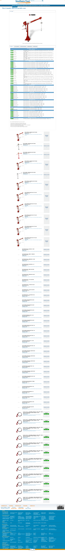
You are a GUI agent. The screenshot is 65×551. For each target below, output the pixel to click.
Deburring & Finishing (37, 537)
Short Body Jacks (52, 513)
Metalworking (44, 5)
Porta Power (35, 513)
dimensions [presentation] (30, 46)
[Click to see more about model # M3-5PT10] (12, 73)
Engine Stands (51, 512)
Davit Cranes (28, 533)
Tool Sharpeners (44, 541)
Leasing (11, 505)
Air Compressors (6, 516)
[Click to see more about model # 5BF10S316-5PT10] (12, 97)
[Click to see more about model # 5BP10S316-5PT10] (12, 90)
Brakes (19, 537)
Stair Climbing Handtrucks (28, 535)
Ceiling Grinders (29, 516)
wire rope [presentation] (35, 46)
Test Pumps (43, 526)
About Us (32, 505)
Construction (21, 5)
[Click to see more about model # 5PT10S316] (12, 66)
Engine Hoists (43, 512)
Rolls (50, 539)
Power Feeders (20, 547)
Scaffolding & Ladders (43, 519)
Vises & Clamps (5, 542)
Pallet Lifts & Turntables (5, 535)
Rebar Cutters (28, 518)
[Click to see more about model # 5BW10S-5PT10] (12, 103)
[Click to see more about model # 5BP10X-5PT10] (12, 91)
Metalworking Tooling (12, 539)
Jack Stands (12, 513)
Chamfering (28, 537)
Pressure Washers (21, 518)
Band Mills (12, 548)
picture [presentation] (11, 11)
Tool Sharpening (5, 548)
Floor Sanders (36, 525)
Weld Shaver (20, 542)
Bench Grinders (5, 537)
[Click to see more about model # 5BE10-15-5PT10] (12, 111)
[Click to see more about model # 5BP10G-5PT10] (12, 87)
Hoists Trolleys (5, 513)
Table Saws (51, 547)
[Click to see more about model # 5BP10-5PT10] (12, 86)
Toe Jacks (27, 514)
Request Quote (46, 135)
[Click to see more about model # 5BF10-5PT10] (12, 93)
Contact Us (4, 505)
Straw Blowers (51, 519)
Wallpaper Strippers (52, 526)
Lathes (34, 546)
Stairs (34, 526)
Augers (19, 516)
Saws (34, 518)
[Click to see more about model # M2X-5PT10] (12, 72)
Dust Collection (13, 525)
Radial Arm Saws (28, 548)
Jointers (27, 546)
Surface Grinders (52, 540)
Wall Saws (27, 520)
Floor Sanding (20, 546)
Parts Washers (28, 513)
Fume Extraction (44, 525)
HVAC (25, 5)
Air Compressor (5, 512)
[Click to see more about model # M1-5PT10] (12, 69)
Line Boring (20, 548)
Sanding (27, 547)
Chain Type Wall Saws (37, 516)
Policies (25, 505)
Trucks (34, 534)
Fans (19, 525)
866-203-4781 (21, 3)
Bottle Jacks (28, 512)
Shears (19, 540)
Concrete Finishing (52, 516)
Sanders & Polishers (6, 540)
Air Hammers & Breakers (12, 516)
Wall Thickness (13, 530)
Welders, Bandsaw (29, 542)
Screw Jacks (43, 513)
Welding (34, 542)
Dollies (34, 533)
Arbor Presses (20, 512)
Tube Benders (51, 541)
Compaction (43, 516)
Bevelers (12, 537)
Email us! (27, 3)
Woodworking (14, 6)
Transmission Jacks (36, 514)
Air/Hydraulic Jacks (13, 512)
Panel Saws (51, 546)
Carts (19, 533)
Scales (27, 526)
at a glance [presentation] (17, 46)
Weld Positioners (13, 542)
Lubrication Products (20, 514)
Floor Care (28, 525)
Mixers (11, 518)
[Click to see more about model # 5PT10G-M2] (12, 56)
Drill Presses (51, 537)
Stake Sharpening (44, 547)
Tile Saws (11, 520)
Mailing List (18, 505)
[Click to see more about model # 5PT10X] (12, 67)
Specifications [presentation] (23, 46)
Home (13, 5)
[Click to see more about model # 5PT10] (12, 62)
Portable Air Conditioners (28, 523)
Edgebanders (12, 546)
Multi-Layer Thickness (52, 529)
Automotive (17, 5)
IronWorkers (51, 538)
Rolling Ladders (21, 526)
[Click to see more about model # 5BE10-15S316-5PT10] (12, 115)
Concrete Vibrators (44, 520)
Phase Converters (6, 547)
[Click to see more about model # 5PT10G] (12, 63)
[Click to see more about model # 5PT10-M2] (12, 54)
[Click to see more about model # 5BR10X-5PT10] (12, 109)
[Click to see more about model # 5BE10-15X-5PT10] (12, 116)
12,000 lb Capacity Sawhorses (6, 533)
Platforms (4, 526)
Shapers (34, 547)
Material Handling (38, 5)
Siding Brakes (51, 518)
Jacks (50, 533)
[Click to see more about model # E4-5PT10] (12, 78)
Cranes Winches (36, 512)
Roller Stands (12, 534)
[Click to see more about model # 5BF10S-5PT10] (12, 96)
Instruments (32, 5)
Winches (42, 534)
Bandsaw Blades (5, 544)
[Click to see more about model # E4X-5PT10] (12, 80)
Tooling (48, 5)
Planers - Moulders (13, 547)
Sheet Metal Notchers (35, 541)
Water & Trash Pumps (37, 520)
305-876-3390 (21, 508)
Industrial (28, 5)
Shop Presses (43, 540)
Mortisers (43, 546)
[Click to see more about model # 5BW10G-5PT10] (12, 102)
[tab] (11, 11)
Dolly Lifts (43, 533)
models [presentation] (11, 46)
